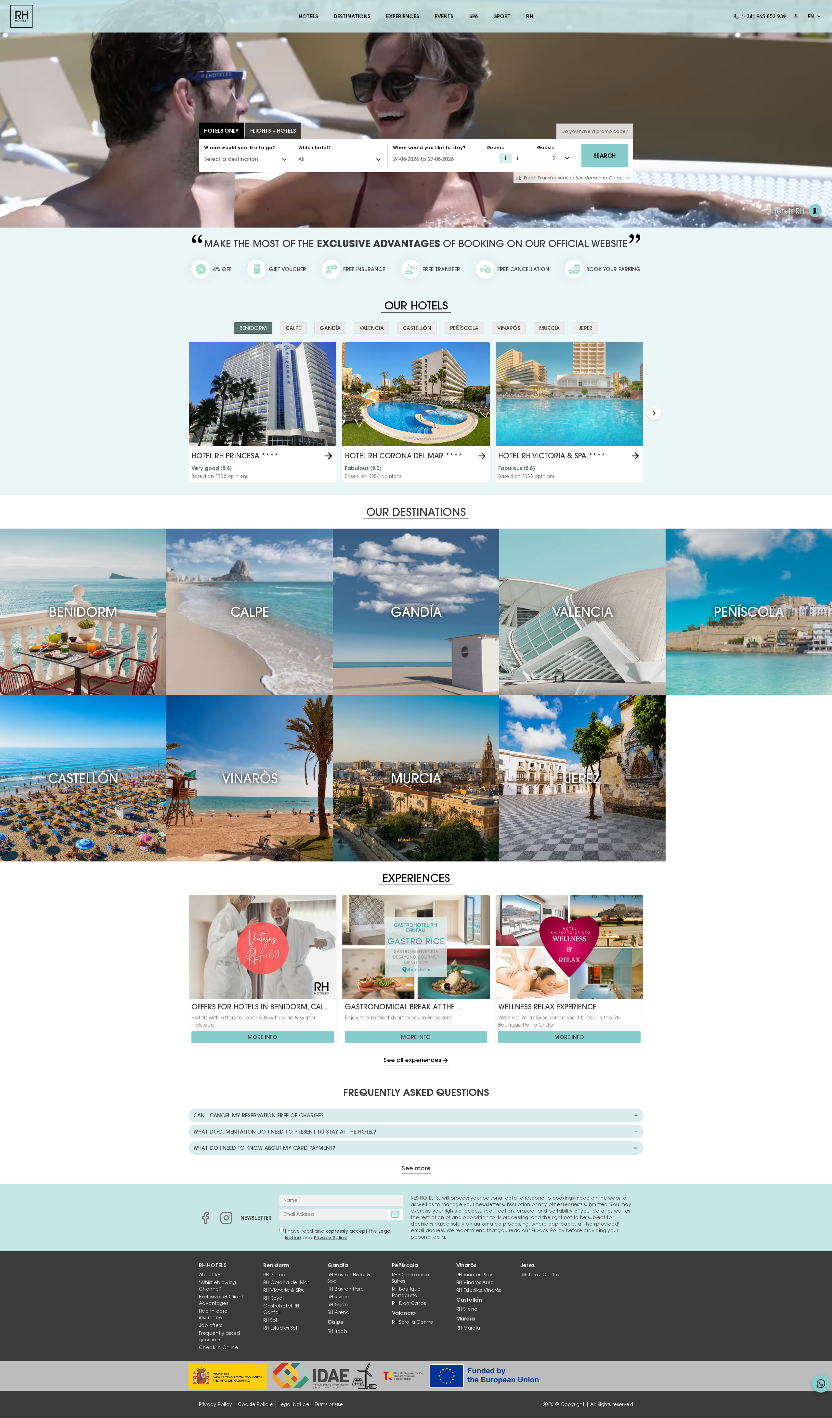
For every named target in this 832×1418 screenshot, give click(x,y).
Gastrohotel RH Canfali (281, 1309)
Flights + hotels (273, 130)
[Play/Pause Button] (815, 210)
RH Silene (467, 1309)
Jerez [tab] (585, 328)
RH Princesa (277, 1275)
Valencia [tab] (371, 328)
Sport (502, 16)
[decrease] (493, 158)
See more (416, 1168)
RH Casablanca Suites (410, 1278)
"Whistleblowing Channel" (217, 1286)
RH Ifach (337, 1331)
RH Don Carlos (409, 1303)
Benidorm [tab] (253, 328)
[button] (654, 413)
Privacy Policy (330, 1238)
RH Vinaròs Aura (475, 1282)
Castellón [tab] (417, 328)
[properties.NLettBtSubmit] (395, 1214)
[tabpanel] (416, 413)
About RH (210, 1275)
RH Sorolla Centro (413, 1322)
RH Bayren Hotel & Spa (349, 1278)
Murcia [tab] (549, 328)
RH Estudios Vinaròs (478, 1290)
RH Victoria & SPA (283, 1290)
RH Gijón (338, 1304)
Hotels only (221, 130)
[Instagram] (226, 1217)
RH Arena (338, 1312)
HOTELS (308, 16)
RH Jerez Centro (540, 1275)
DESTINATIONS (352, 16)
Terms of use (329, 1404)
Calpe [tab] (293, 328)
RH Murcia (468, 1328)
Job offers (210, 1325)
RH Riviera (339, 1297)
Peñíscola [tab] (464, 328)
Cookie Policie (255, 1404)
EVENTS (444, 16)
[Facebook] (205, 1217)
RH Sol (270, 1320)
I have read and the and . (338, 1234)
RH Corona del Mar (286, 1282)
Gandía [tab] (330, 328)
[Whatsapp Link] (821, 1383)
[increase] (518, 158)
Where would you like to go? (239, 148)
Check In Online (218, 1347)
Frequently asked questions (219, 1336)
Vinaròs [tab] (508, 328)
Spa (473, 16)
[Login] (796, 16)
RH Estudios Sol (280, 1328)
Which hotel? (314, 148)
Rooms (495, 148)
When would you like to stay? (429, 148)
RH (529, 16)
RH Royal (273, 1298)
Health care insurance (213, 1314)
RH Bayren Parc (346, 1289)
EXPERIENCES (402, 16)
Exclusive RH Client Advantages (221, 1300)
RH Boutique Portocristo (406, 1292)
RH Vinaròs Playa (476, 1275)
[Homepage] (21, 16)
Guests (545, 148)
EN (811, 16)
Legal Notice (294, 1404)
